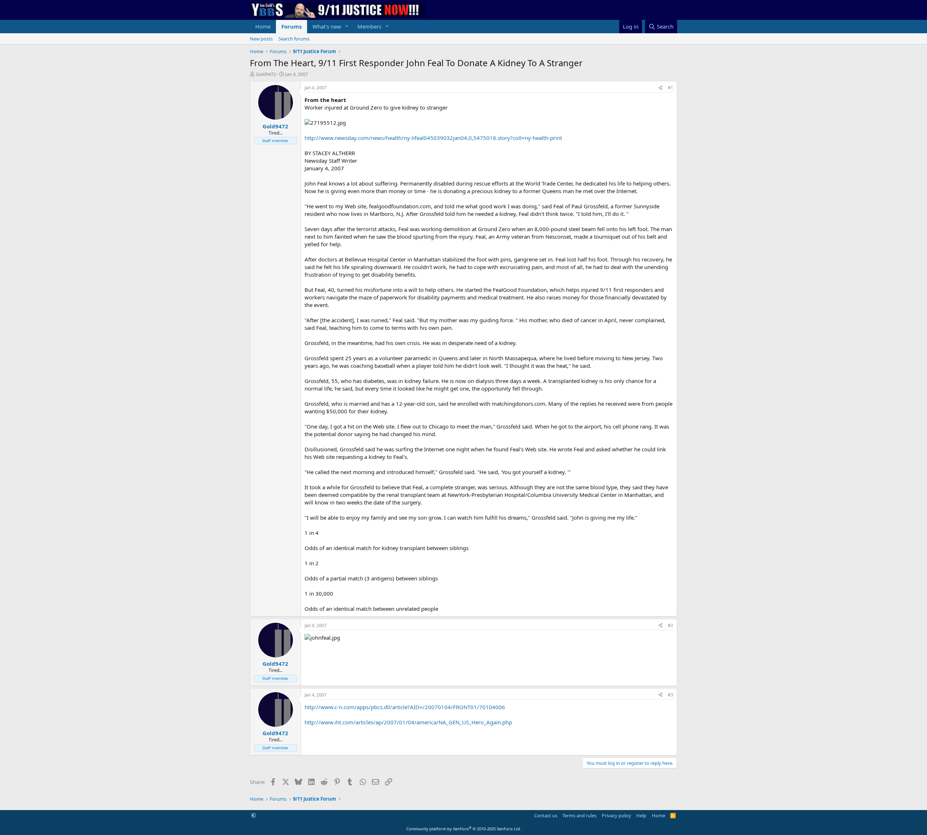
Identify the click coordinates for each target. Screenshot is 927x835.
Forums (291, 26)
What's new (327, 26)
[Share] (660, 88)
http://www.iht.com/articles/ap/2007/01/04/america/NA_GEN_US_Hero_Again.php (408, 722)
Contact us (545, 815)
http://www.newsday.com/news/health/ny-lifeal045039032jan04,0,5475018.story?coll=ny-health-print (433, 137)
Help (641, 815)
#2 (670, 625)
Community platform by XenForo (463, 828)
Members (369, 26)
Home (262, 26)
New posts (261, 38)
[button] (347, 26)
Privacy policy (616, 815)
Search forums (294, 38)
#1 (670, 88)
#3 (670, 695)
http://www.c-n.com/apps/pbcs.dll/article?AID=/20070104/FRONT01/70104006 (405, 707)
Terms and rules (579, 815)
